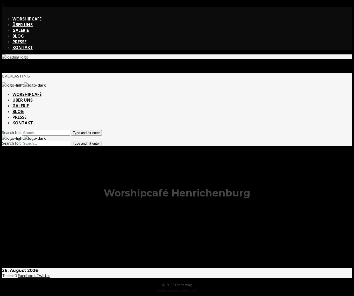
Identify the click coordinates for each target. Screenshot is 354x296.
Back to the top (16, 61)
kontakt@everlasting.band (177, 290)
